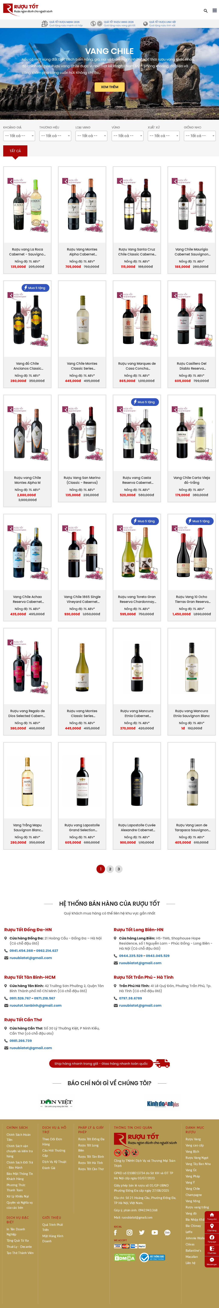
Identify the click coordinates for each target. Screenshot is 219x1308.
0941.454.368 (21, 950)
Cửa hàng (211, 1230)
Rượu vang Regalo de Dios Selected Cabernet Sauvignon (27, 714)
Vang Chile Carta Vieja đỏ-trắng (191, 480)
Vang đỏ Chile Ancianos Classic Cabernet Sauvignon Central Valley (27, 366)
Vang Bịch (192, 1151)
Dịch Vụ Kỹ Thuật (54, 1162)
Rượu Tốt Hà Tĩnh (90, 1163)
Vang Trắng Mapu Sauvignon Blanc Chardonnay (27, 828)
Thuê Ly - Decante (19, 1246)
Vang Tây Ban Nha (198, 1164)
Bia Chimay (193, 1226)
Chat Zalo (212, 1253)
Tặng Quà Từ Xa (18, 1240)
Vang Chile (193, 1188)
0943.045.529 (158, 955)
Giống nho (192, 127)
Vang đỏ (191, 1213)
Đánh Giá (48, 1168)
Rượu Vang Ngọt (197, 1157)
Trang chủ (212, 1219)
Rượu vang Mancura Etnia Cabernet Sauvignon (136, 714)
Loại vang (82, 127)
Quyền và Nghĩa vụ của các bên (20, 1205)
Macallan (192, 1257)
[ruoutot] (27, 9)
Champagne (194, 1195)
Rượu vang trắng (197, 1207)
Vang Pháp (193, 1176)
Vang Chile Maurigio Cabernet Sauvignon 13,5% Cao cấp (192, 252)
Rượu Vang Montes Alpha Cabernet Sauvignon (82, 252)
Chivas (190, 1244)
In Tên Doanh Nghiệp (16, 1232)
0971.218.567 (44, 998)
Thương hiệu (49, 127)
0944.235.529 (131, 955)
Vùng (116, 127)
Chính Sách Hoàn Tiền (19, 1137)
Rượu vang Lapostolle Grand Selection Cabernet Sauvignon (82, 828)
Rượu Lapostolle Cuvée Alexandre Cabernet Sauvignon (136, 828)
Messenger (212, 1264)
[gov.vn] (152, 1257)
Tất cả (15, 150)
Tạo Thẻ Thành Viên (20, 1253)
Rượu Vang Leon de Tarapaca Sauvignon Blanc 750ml (192, 828)
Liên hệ (190, 1263)
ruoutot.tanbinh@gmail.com (36, 1005)
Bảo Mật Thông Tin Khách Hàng (20, 1176)
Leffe (189, 1232)
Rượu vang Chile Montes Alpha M (27, 480)
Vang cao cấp (195, 1145)
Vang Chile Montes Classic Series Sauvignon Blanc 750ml (82, 366)
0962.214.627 (47, 950)
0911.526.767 (20, 998)
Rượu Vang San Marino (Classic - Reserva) (82, 480)
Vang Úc (191, 1170)
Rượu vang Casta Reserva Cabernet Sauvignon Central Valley (137, 480)
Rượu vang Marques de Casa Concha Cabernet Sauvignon (137, 366)
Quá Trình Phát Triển (52, 1227)
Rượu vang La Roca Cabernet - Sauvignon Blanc (27, 252)
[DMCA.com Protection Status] (124, 1257)
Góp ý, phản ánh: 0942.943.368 (135, 1210)
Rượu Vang (193, 1139)
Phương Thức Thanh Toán (16, 1188)
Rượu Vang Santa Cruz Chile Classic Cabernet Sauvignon (136, 252)
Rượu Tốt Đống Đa (91, 1139)
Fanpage (212, 1241)
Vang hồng (193, 1201)
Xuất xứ (154, 127)
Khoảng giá (12, 127)
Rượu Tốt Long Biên (88, 1148)
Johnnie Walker (196, 1238)
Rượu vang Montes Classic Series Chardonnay (82, 714)
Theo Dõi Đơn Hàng (52, 1142)
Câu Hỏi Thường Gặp (53, 1153)
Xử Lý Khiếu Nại (18, 1196)
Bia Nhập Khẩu (196, 1219)
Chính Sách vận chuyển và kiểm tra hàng (20, 1151)
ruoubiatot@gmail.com (31, 958)
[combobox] (19, 136)
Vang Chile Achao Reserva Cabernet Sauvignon (27, 599)
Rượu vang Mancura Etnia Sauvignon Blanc (191, 713)
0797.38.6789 (130, 998)
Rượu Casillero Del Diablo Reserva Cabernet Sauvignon (192, 366)
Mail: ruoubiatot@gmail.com (133, 1217)
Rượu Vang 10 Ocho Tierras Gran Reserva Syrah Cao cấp (192, 599)
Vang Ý (190, 1182)
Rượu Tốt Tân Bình (91, 1156)
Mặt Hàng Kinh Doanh (52, 1239)
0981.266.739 (21, 1040)
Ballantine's (193, 1250)
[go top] (213, 1298)
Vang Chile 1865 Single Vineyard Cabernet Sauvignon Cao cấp (82, 599)
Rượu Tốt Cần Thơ (91, 1169)
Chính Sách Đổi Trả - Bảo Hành (20, 1165)
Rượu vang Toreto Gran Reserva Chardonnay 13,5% (137, 599)
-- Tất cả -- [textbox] (15, 135)
